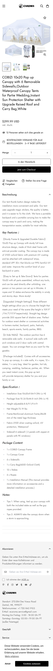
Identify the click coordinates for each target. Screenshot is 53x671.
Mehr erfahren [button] (12, 656)
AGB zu (25, 579)
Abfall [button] (7, 664)
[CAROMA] (26, 6)
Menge (5, 152)
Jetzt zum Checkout (26, 169)
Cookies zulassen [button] (31, 664)
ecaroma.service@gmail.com (23, 611)
